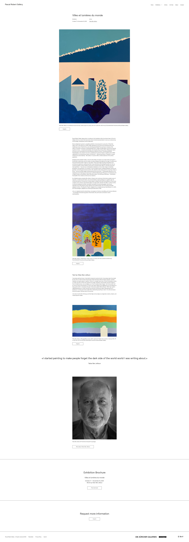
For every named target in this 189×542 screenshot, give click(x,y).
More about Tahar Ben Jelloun (83, 446)
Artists (165, 5)
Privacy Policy (38, 536)
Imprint (45, 536)
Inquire (64, 129)
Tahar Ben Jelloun (93, 21)
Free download (94, 487)
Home (152, 5)
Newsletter (30, 536)
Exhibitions (158, 5)
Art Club (171, 5)
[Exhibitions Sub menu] (161, 4)
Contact (182, 5)
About (176, 5)
